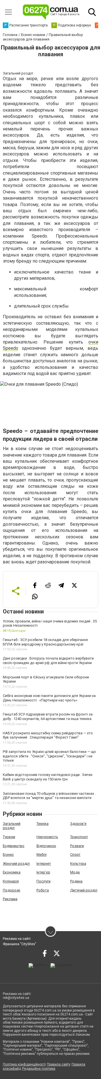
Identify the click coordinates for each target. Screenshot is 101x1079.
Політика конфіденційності (24, 1064)
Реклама (10, 899)
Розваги (77, 846)
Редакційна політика (38, 1069)
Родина (76, 881)
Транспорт (79, 837)
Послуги (43, 881)
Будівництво (13, 846)
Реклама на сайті (17, 939)
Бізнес (8, 854)
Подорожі (11, 890)
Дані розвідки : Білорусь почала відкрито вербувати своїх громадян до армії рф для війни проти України (48, 660)
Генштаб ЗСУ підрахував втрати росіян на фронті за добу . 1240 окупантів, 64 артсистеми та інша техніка (48, 716)
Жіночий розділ (16, 863)
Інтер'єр (43, 872)
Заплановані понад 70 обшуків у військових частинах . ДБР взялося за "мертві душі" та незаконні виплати (49, 795)
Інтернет (43, 863)
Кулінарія (11, 881)
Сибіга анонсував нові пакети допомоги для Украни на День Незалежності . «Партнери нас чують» (49, 698)
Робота (42, 890)
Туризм (9, 837)
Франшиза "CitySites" (19, 944)
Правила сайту (58, 1064)
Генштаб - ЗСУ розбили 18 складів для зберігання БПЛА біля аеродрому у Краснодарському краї (45, 642)
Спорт (75, 854)
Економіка (11, 872)
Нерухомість (47, 837)
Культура (78, 863)
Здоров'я (78, 823)
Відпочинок (46, 846)
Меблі (41, 854)
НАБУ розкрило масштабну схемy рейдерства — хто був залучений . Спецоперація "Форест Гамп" (48, 735)
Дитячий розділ (83, 890)
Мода (75, 872)
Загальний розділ (11, 825)
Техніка (42, 823)
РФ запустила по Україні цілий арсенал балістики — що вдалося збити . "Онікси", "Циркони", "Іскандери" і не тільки (49, 756)
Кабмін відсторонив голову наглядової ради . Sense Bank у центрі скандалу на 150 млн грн (47, 777)
